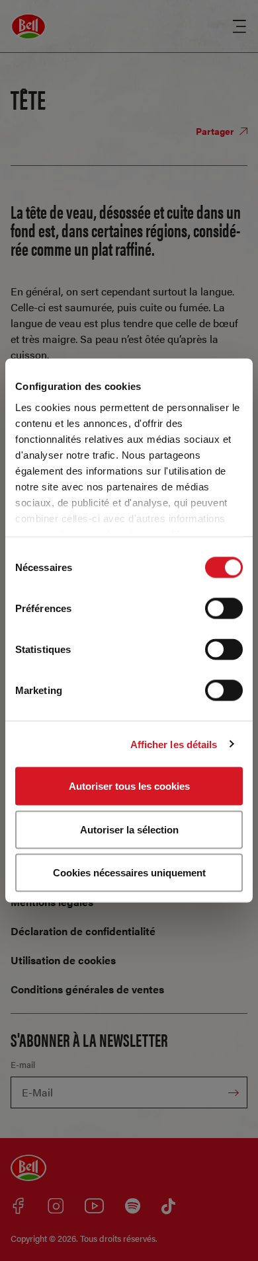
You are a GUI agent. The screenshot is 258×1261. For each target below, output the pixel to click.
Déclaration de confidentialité (83, 930)
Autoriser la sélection (129, 829)
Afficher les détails (174, 743)
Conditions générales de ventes (87, 989)
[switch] (224, 608)
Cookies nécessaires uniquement (129, 872)
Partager (216, 130)
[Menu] (239, 26)
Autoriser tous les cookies (129, 786)
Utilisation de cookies (63, 960)
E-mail (23, 1064)
